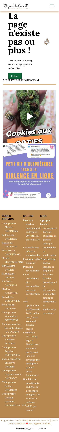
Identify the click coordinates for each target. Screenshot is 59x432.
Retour (15, 75)
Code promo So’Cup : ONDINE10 (9, 386)
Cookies (42, 428)
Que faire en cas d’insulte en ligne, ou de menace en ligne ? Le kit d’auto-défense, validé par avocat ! (31, 394)
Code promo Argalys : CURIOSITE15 (11, 351)
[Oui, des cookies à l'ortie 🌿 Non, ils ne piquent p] (29, 116)
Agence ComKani (42, 423)
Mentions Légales (25, 428)
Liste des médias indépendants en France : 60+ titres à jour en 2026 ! (32, 232)
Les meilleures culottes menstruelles (31, 251)
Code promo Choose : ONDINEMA (10, 227)
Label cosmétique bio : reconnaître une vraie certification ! (31, 286)
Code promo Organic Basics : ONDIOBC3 (12, 374)
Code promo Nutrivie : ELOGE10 (9, 339)
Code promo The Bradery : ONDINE (11, 362)
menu (52, 5)
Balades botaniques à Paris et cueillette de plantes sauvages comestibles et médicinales (48, 240)
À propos (45, 220)
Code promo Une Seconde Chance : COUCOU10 (12, 328)
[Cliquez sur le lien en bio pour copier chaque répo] (29, 171)
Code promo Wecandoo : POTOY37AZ (10, 316)
